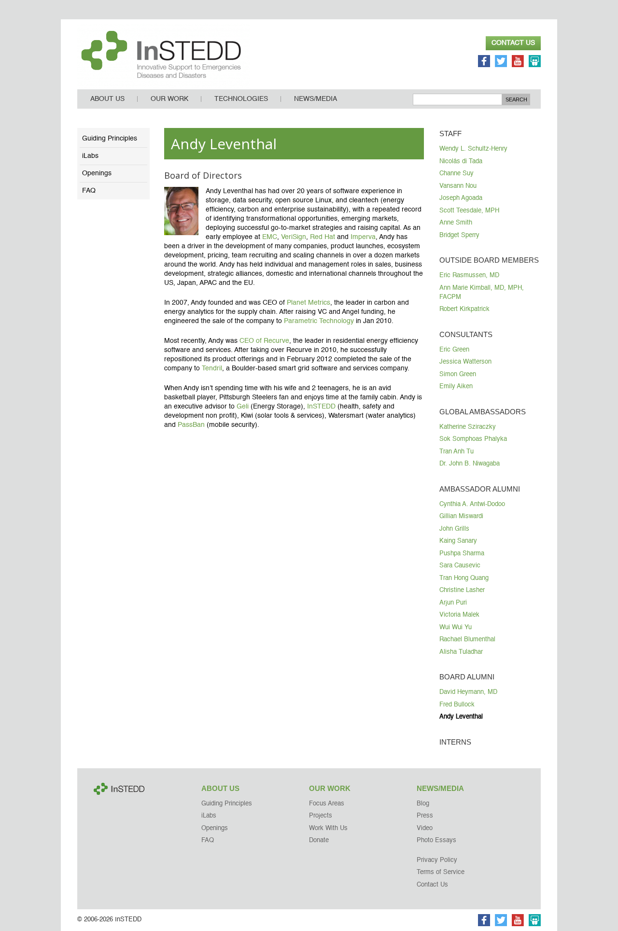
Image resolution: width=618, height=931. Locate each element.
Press (425, 816)
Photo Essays (436, 840)
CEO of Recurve (264, 341)
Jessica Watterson (465, 362)
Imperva (363, 237)
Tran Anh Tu (456, 452)
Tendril (212, 368)
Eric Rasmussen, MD (469, 275)
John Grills (454, 529)
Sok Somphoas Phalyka (473, 439)
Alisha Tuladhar (461, 652)
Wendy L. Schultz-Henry (473, 149)
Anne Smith (455, 223)
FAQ (89, 190)
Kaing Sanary (458, 541)
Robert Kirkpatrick (464, 309)
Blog (423, 804)
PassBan (191, 425)
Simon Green (457, 374)
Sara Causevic (459, 566)
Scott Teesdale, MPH (469, 211)
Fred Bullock (457, 705)
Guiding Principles (109, 138)
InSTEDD (321, 406)
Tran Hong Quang (464, 578)
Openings (97, 173)
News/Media (315, 99)
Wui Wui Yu (455, 627)
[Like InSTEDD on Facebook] (484, 62)
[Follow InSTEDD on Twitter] (501, 62)
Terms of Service (440, 872)
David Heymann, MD (468, 692)
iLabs (90, 156)
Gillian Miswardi (461, 516)
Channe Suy (456, 173)
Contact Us (513, 43)
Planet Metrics (308, 302)
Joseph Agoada (460, 198)
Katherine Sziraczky (467, 427)
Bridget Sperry (459, 235)
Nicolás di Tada (460, 161)
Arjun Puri (453, 603)
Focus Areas (326, 804)
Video (425, 828)
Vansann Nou (458, 186)
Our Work (169, 99)
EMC (269, 237)
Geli (243, 406)
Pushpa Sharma (461, 553)
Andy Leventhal (461, 717)
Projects (320, 816)
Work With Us (328, 828)
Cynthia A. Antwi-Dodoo (472, 504)
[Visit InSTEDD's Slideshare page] (535, 62)
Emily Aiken (456, 386)
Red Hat (322, 237)
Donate (319, 840)
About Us (107, 99)
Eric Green (454, 350)
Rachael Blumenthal (467, 639)
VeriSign (293, 237)
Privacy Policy (437, 860)
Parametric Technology (319, 321)
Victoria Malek (459, 615)
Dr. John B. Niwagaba (469, 464)
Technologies (241, 99)
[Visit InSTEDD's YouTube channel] (518, 62)
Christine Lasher (462, 590)
